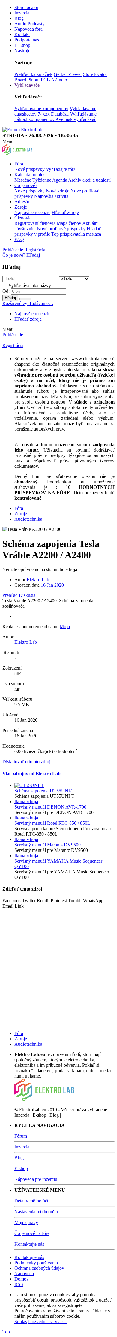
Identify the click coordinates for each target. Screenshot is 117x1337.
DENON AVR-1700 (50, 806)
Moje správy (26, 1222)
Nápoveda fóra (28, 29)
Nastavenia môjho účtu (36, 1211)
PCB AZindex (54, 79)
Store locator (26, 7)
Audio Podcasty (29, 23)
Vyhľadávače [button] (27, 85)
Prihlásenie (12, 334)
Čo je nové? (25, 185)
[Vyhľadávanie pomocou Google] (26, 299)
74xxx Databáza (53, 113)
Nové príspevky (29, 169)
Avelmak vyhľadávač (76, 119)
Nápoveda (24, 1273)
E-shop (21, 1168)
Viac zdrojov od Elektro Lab (31, 773)
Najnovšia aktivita (51, 196)
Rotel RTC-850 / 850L (52, 823)
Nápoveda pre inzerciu (35, 1179)
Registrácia (12, 345)
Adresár (21, 201)
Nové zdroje (57, 190)
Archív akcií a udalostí (89, 180)
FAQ (19, 239)
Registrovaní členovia (35, 223)
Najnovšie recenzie (32, 212)
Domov (21, 1278)
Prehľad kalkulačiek (33, 74)
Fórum (20, 1136)
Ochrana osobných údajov (39, 1268)
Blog (19, 18)
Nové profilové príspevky (61, 228)
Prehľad (10, 595)
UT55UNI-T (44, 790)
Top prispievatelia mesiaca (76, 234)
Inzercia (21, 12)
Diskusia (27, 595)
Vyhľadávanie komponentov (41, 108)
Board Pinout (27, 79)
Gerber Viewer (68, 74)
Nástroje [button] (22, 50)
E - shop (22, 45)
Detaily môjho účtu (32, 1200)
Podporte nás (26, 39)
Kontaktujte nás (29, 1244)
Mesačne (22, 180)
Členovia (23, 217)
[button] (8, 141)
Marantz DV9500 (47, 844)
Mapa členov (69, 223)
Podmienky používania (36, 1262)
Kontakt (22, 34)
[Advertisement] (58, 967)
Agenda (59, 180)
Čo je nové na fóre (32, 1233)
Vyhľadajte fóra (61, 169)
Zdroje (20, 207)
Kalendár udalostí (31, 174)
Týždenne (41, 180)
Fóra (18, 163)
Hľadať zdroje (65, 212)
